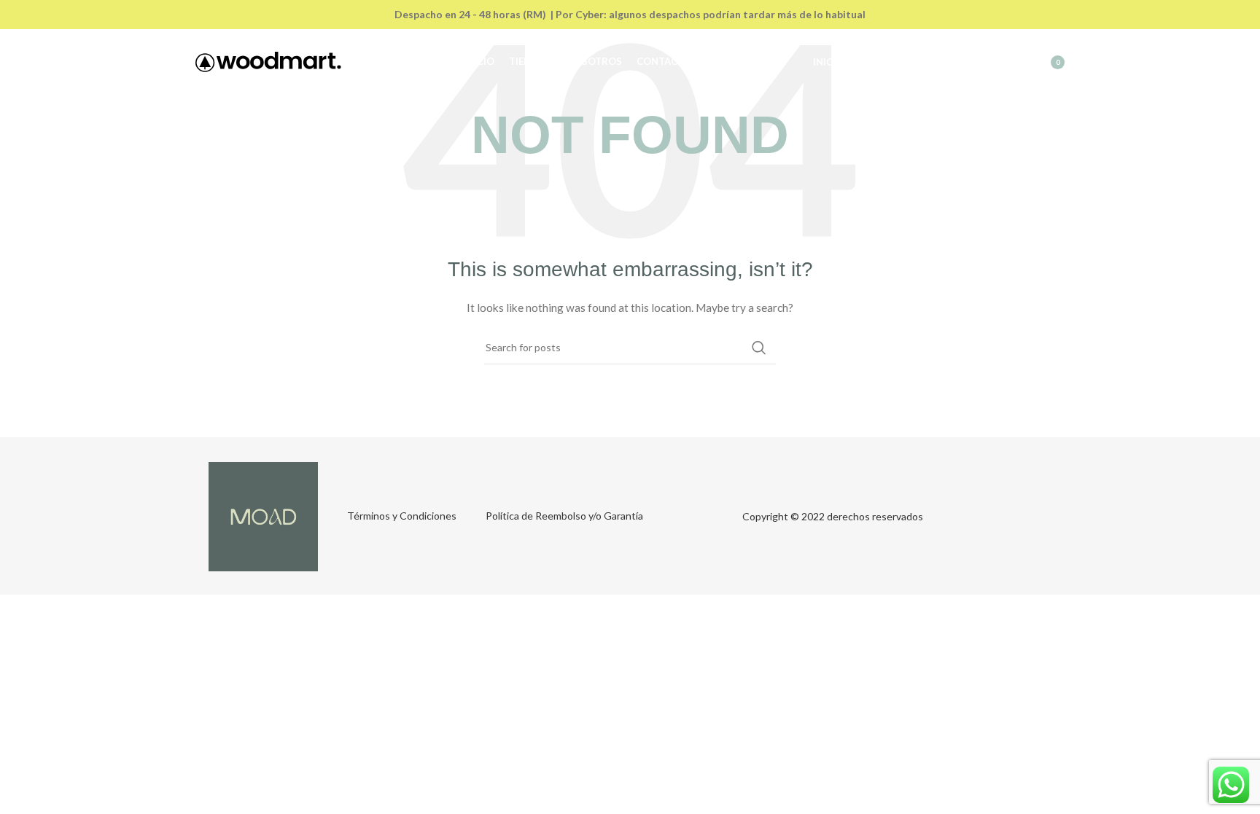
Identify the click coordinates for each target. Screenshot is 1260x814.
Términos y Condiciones (401, 515)
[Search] (980, 62)
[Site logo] (268, 61)
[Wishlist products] (1009, 62)
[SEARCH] (759, 347)
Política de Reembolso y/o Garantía (564, 515)
